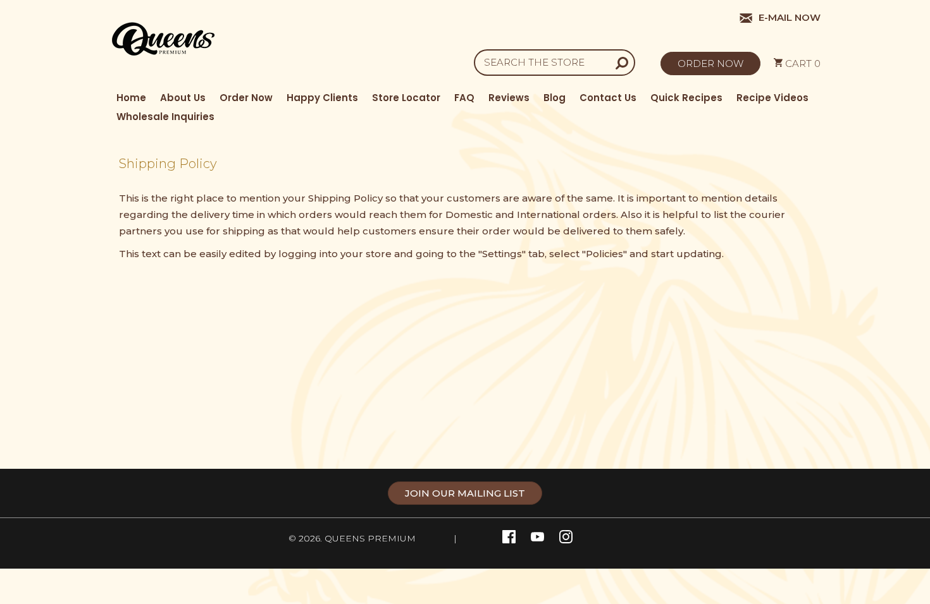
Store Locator (406, 97)
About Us (183, 97)
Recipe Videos (772, 97)
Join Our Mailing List (465, 493)
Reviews (509, 97)
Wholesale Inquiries (165, 116)
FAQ (464, 97)
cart (802, 63)
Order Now (246, 97)
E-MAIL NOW (787, 17)
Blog (554, 97)
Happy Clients (322, 97)
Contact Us (608, 97)
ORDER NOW (710, 63)
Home (131, 97)
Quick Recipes (686, 97)
